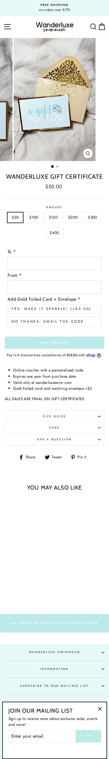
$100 (33, 217)
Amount (54, 207)
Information (54, 669)
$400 (54, 232)
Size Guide (55, 416)
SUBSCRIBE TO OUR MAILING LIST (54, 686)
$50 (15, 217)
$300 (92, 217)
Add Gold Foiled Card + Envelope (44, 299)
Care (54, 427)
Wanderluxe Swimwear (54, 652)
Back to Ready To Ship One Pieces (58, 623)
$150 (53, 217)
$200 (72, 217)
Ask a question (54, 439)
